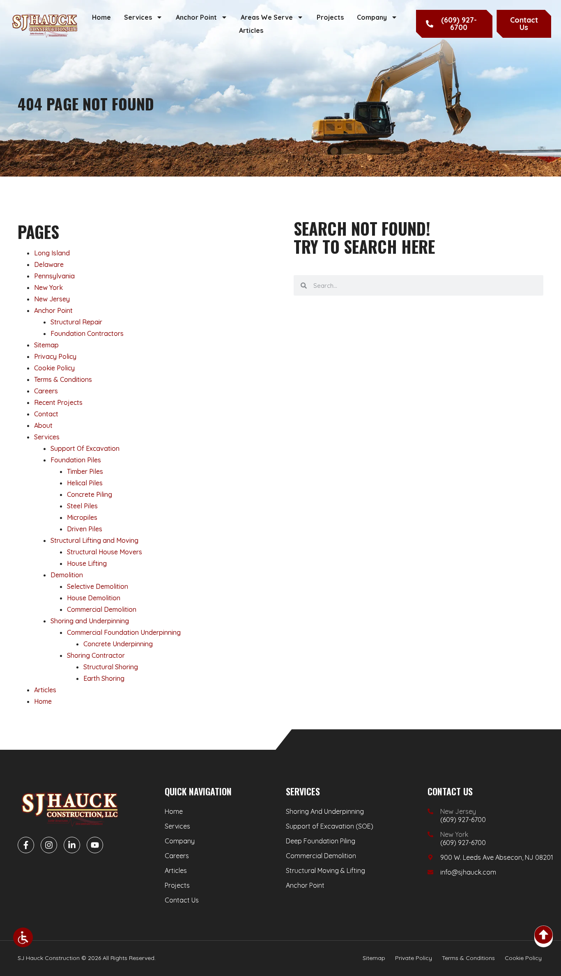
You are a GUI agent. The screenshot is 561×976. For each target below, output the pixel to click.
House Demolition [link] (93, 598)
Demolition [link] (67, 575)
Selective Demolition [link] (97, 586)
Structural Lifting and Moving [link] (94, 540)
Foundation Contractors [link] (87, 333)
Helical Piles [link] (85, 483)
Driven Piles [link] (84, 529)
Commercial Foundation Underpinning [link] (124, 632)
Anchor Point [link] (196, 17)
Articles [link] (251, 30)
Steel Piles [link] (82, 506)
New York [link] (48, 287)
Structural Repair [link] (76, 322)
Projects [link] (330, 17)
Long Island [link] (52, 253)
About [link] (43, 425)
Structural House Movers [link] (104, 552)
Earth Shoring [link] (103, 678)
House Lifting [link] (87, 563)
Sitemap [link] (46, 345)
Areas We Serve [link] (267, 17)
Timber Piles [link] (85, 471)
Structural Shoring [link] (110, 667)
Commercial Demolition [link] (101, 609)
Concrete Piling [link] (89, 494)
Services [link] (138, 17)
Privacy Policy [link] (55, 356)
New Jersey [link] (52, 299)
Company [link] (372, 17)
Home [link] (101, 17)
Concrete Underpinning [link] (118, 644)
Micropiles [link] (82, 517)
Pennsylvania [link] (54, 276)
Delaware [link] (49, 264)
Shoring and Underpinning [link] (90, 621)
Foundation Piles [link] (76, 460)
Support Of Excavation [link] (85, 448)
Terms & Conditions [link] (63, 379)
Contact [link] (46, 414)
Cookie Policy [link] (54, 368)
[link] (23, 937)
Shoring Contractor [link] (96, 655)
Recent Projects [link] (58, 402)
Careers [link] (46, 391)
